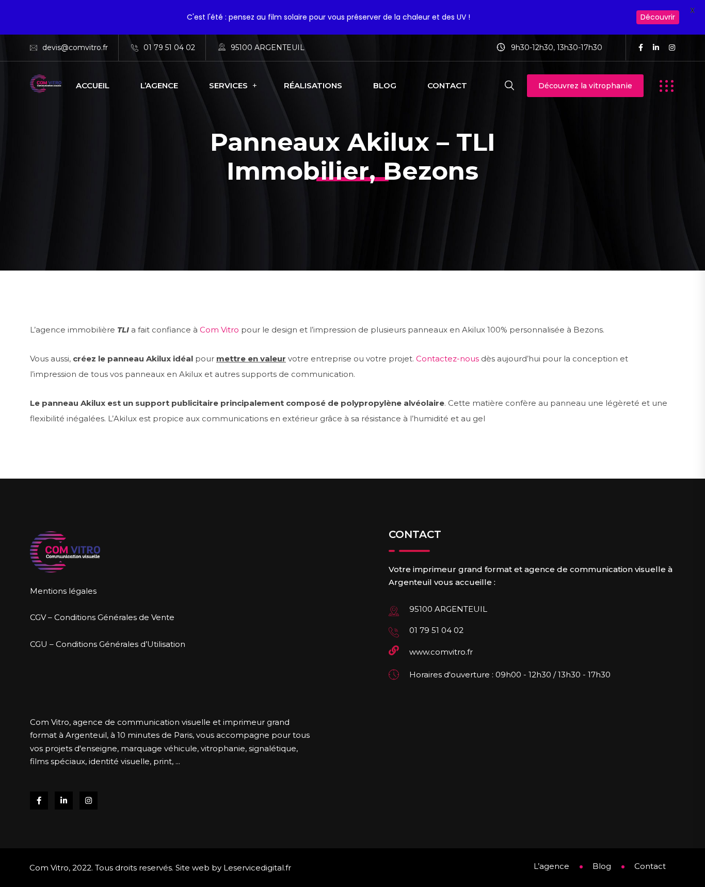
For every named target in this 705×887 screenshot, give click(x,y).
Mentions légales (63, 591)
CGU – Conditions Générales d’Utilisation (107, 644)
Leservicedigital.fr (257, 868)
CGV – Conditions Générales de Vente (102, 617)
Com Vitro (219, 330)
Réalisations (313, 85)
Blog (384, 85)
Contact (447, 85)
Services (228, 85)
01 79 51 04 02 (169, 47)
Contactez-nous (447, 358)
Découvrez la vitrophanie (585, 85)
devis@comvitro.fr (75, 47)
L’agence (159, 85)
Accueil (92, 85)
